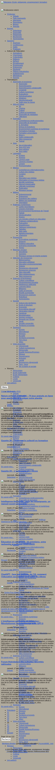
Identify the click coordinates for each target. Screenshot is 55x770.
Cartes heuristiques (26, 584)
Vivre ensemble (19, 721)
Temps (21, 625)
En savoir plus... (7, 436)
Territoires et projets (26, 715)
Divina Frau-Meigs (11, 593)
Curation (22, 551)
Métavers (22, 666)
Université (17, 758)
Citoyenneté (23, 723)
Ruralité (22, 713)
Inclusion (22, 736)
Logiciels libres (25, 664)
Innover (10, 406)
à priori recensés (25, 694)
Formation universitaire (28, 510)
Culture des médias (26, 549)
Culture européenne (27, 725)
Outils (9, 404)
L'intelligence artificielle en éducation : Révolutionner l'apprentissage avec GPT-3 (22, 622)
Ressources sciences (27, 672)
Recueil (4, 560)
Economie (23, 684)
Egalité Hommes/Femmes (29, 729)
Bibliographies (24, 637)
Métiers (16, 570)
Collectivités (18, 434)
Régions (22, 711)
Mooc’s (21, 512)
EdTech (16, 439)
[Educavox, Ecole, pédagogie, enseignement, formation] (24, 2)
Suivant (10, 733)
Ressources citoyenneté (28, 740)
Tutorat (21, 518)
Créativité (22, 467)
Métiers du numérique (27, 578)
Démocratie (23, 727)
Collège (16, 754)
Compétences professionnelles (31, 498)
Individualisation (25, 473)
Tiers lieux (23, 717)
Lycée (15, 756)
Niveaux (10, 746)
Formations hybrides (27, 508)
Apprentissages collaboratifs (30, 465)
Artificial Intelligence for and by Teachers (23, 521)
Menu (4, 387)
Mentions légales (9, 743)
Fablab (21, 590)
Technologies (24, 676)
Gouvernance (24, 734)
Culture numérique (26, 469)
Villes (21, 719)
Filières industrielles (21, 449)
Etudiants (16, 447)
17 (8, 725)
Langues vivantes (26, 539)
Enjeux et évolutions (27, 504)
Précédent (11, 710)
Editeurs (16, 437)
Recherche (11, 550)
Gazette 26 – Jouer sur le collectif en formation (24, 440)
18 (8, 727)
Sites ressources (25, 654)
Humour (22, 535)
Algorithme (23, 629)
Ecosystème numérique (28, 617)
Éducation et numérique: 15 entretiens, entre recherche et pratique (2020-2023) (23, 543)
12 (8, 714)
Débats (16, 394)
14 (8, 718)
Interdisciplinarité (25, 478)
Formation (17, 496)
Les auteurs (11, 760)
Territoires (17, 705)
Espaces (22, 619)
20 (8, 731)
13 (8, 716)
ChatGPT (19, 597)
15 (8, 721)
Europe (22, 707)
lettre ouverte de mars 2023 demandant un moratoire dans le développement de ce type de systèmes (25, 609)
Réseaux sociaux (26, 568)
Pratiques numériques (22, 582)
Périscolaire (17, 748)
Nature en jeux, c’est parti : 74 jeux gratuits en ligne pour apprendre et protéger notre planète (27, 397)
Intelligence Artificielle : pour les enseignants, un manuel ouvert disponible (25, 502)
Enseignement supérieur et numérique (34, 506)
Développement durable (28, 660)
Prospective (17, 615)
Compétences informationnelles (31, 547)
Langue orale (24, 537)
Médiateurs (17, 453)
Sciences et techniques (22, 656)
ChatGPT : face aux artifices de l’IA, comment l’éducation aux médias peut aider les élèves (23, 575)
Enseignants (18, 443)
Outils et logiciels (25, 668)
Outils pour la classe (27, 480)
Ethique (22, 731)
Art (20, 484)
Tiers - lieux (23, 742)
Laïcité (21, 738)
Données (22, 631)
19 (8, 729)
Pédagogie (17, 412)
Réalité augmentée (26, 670)
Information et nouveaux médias (31, 557)
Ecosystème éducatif (27, 686)
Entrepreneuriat (25, 572)
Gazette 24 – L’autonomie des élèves (19, 471)
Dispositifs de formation (28, 500)
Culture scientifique (26, 658)
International (24, 709)
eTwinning (23, 613)
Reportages (17, 400)
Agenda (16, 404)
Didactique (11, 447)
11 (8, 712)
